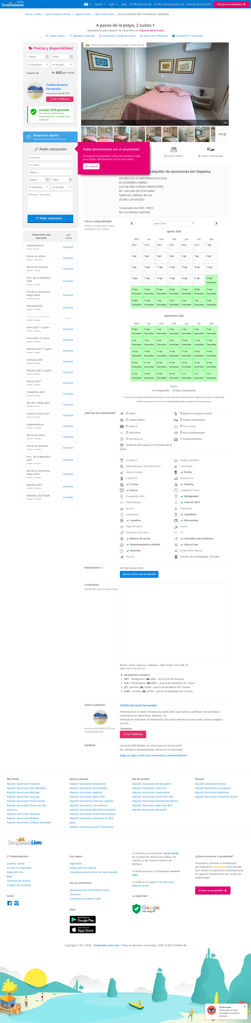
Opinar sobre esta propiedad (139, 574)
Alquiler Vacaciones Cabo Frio (149, 788)
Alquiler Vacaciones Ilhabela (23, 818)
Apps (112, 4)
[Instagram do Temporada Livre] (17, 904)
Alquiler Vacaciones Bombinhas (88, 783)
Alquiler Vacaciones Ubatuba (23, 783)
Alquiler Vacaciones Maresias (23, 813)
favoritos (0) (142, 4)
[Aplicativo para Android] (83, 922)
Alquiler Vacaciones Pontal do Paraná (216, 796)
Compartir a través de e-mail (119, 35)
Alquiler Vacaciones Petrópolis (149, 809)
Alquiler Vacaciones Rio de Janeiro (151, 783)
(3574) (58, 14)
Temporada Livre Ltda (106, 945)
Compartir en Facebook (188, 35)
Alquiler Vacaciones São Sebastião (26, 788)
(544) (82, 14)
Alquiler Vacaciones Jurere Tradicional (91, 826)
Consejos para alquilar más (85, 898)
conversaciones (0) (171, 4)
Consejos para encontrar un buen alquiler (94, 872)
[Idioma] (88, 4)
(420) (104, 14)
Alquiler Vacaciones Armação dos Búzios (155, 800)
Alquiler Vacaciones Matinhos (212, 792)
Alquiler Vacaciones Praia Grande (26, 800)
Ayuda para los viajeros (83, 867)
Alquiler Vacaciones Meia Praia (87, 796)
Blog (123, 4)
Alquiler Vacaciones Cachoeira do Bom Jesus (92, 820)
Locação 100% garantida (54, 109)
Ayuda (99, 4)
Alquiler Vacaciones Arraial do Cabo (152, 796)
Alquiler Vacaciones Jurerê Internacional (93, 813)
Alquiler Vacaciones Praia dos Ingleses (91, 800)
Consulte (68, 247)
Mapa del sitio (15, 872)
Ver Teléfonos (61, 99)
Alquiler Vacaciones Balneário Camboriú (93, 809)
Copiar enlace (56, 35)
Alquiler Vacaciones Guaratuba (213, 788)
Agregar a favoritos (83, 35)
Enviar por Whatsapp (156, 35)
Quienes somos (15, 863)
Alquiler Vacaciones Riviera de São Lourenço (26, 807)
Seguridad (75, 863)
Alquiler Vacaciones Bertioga (23, 792)
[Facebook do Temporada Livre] (10, 904)
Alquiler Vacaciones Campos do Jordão (29, 822)
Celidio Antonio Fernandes (57, 87)
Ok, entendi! (91, 166)
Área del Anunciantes (198, 4)
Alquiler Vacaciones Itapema (86, 792)
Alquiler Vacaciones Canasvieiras (88, 805)
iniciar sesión (171, 853)
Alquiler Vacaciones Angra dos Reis (152, 805)
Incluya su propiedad (229, 4)
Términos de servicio (19, 880)
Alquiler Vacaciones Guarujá (23, 796)
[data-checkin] (38, 56)
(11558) (33, 14)
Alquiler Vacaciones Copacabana (151, 792)
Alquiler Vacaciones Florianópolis (88, 788)
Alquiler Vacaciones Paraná (210, 783)
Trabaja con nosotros (19, 885)
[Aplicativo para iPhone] (83, 932)
